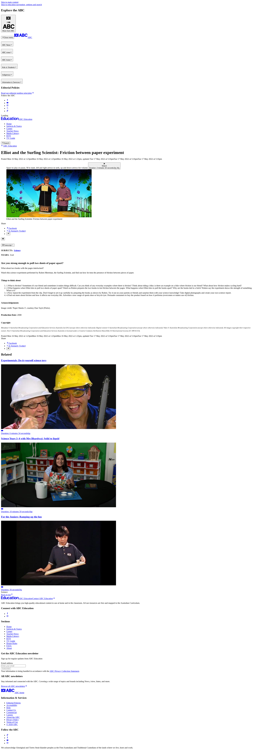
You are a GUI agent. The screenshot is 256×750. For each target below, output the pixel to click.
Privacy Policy (12, 720)
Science (17, 250)
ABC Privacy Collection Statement (64, 671)
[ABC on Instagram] (7, 106)
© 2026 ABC (12, 724)
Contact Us (11, 710)
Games (9, 128)
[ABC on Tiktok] (7, 111)
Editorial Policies (13, 703)
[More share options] (8, 233)
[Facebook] (7, 614)
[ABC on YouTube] (7, 103)
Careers (9, 715)
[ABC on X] (7, 108)
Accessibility (11, 705)
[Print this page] (3, 238)
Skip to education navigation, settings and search (21, 4)
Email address (7, 663)
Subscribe (6, 669)
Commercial (11, 712)
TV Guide (10, 138)
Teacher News (12, 131)
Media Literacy (12, 133)
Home (9, 124)
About (9, 648)
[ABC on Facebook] (7, 100)
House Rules (11, 643)
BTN (8, 136)
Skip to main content (9, 2)
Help (8, 708)
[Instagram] (7, 616)
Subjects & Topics (14, 126)
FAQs (8, 646)
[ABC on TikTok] (7, 735)
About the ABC (13, 717)
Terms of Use (12, 722)
